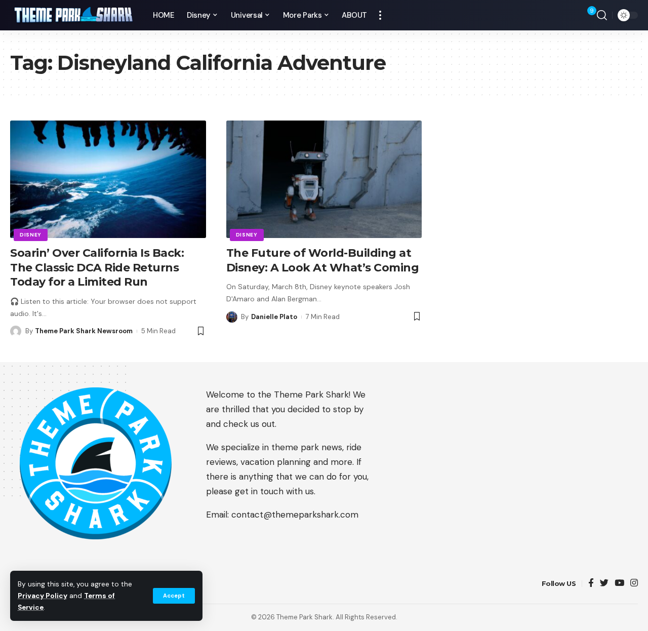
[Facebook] (591, 583)
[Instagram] (634, 583)
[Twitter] (604, 583)
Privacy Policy (42, 595)
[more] (380, 15)
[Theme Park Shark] (73, 15)
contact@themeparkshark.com (294, 514)
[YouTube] (619, 583)
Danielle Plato (274, 316)
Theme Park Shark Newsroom (84, 331)
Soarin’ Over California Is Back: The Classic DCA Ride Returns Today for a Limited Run (97, 267)
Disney (31, 234)
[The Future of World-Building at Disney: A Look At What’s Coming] (324, 179)
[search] (602, 15)
